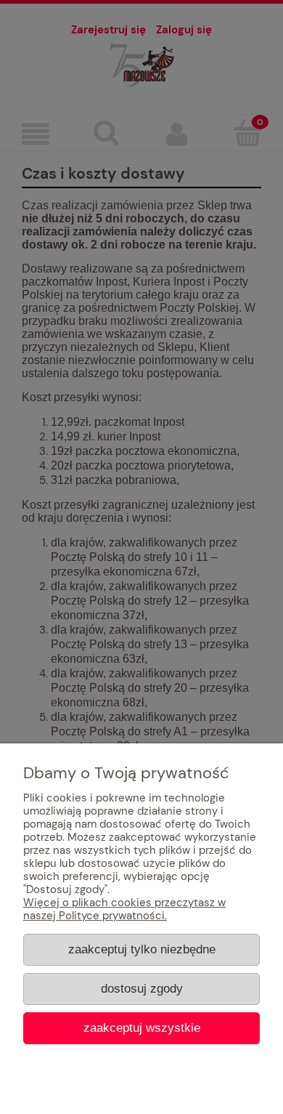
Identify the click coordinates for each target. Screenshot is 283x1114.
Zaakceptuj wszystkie (141, 1027)
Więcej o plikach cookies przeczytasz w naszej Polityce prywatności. (124, 909)
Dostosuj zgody (142, 988)
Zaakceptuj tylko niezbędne (142, 949)
